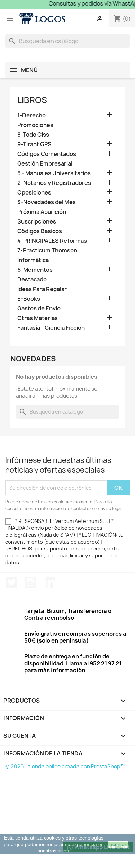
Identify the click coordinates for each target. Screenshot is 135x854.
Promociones (35, 125)
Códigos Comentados (46, 154)
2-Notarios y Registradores (54, 183)
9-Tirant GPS (34, 144)
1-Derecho (31, 115)
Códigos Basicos (39, 231)
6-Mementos (35, 270)
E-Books (28, 298)
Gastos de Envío (39, 308)
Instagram (30, 582)
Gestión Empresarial (44, 163)
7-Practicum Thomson (47, 250)
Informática (33, 260)
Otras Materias (37, 318)
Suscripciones (36, 221)
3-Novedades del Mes (46, 202)
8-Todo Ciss (33, 134)
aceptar (118, 844)
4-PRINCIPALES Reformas (52, 241)
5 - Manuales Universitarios (54, 173)
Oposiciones (34, 192)
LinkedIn (49, 582)
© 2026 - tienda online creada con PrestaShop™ (65, 766)
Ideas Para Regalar (42, 289)
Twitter (11, 582)
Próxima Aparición (41, 212)
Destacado (32, 279)
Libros (32, 100)
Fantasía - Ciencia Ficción (51, 327)
